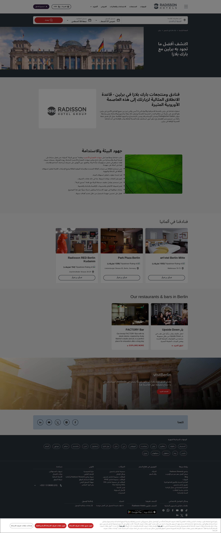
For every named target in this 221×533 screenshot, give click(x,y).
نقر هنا (160, 526)
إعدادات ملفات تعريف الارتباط (21, 525)
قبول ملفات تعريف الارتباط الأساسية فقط (50, 525)
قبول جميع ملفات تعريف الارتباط (80, 525)
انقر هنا (122, 526)
